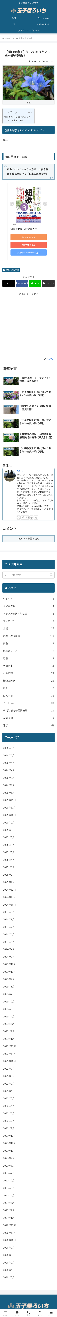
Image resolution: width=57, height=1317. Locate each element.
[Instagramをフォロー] (27, 517)
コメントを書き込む (29, 538)
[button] (51, 575)
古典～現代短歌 (12, 270)
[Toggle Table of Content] (27, 112)
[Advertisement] (28, 324)
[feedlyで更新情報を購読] (31, 517)
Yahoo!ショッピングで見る (28, 252)
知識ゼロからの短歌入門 (23, 228)
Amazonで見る (28, 237)
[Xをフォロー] (19, 517)
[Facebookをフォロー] (23, 517)
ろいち (20, 470)
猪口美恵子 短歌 (15, 120)
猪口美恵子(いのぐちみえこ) (17, 116)
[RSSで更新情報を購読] (36, 517)
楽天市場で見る (28, 245)
